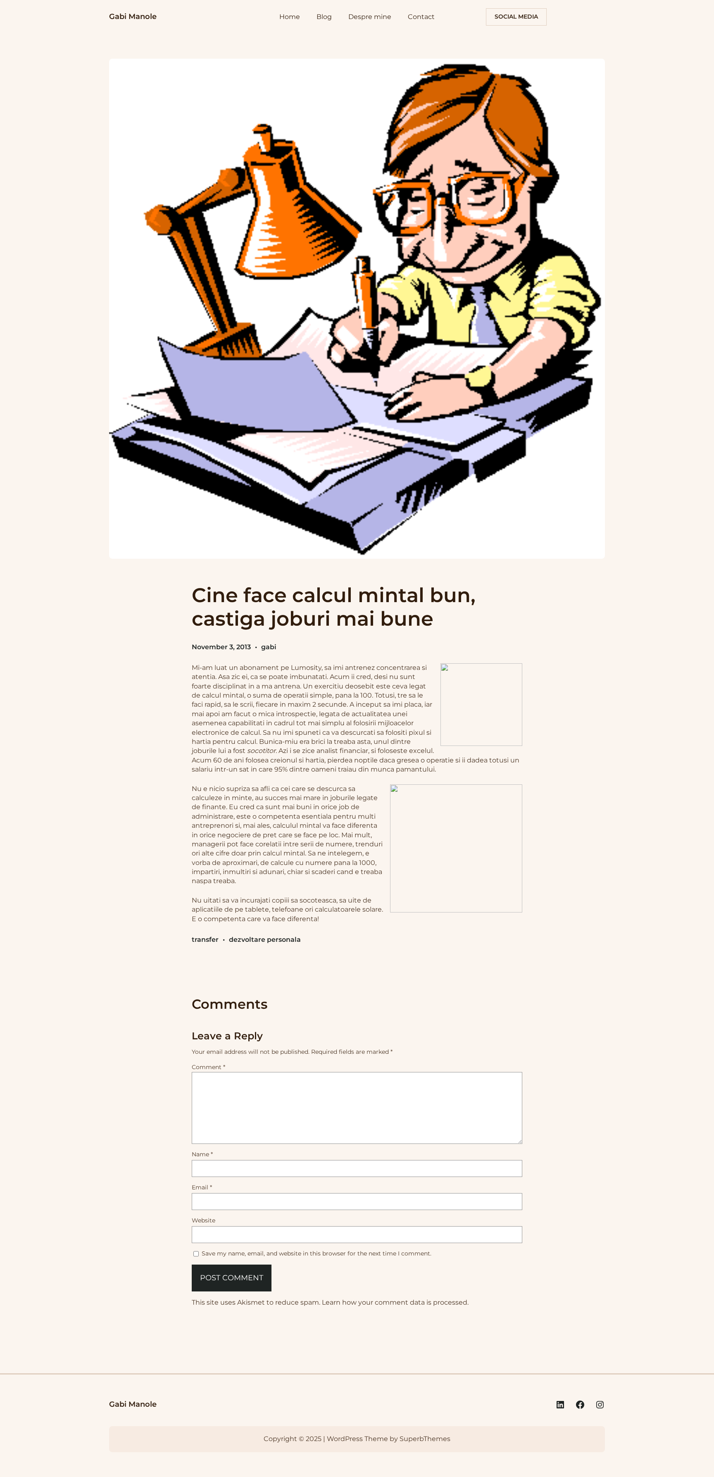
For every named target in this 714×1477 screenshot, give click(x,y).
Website (203, 1220)
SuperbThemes (425, 1439)
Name (202, 1154)
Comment (208, 1067)
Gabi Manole (133, 16)
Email (202, 1187)
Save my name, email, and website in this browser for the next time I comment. (316, 1253)
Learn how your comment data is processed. (395, 1302)
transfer (205, 939)
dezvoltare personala (265, 939)
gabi (268, 647)
